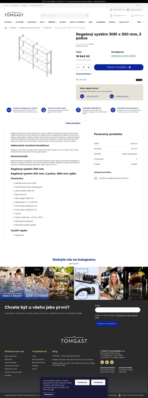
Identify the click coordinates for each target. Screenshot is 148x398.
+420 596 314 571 (92, 96)
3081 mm (133, 143)
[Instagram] (107, 362)
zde (52, 390)
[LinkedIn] (112, 362)
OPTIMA (134, 164)
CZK (137, 5)
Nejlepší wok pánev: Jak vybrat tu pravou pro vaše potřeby (72, 360)
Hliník (124, 154)
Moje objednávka (36, 5)
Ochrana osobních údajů (13, 372)
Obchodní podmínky (12, 366)
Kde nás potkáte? (38, 359)
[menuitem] (9, 22)
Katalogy (24, 5)
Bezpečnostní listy (38, 362)
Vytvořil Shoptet (111, 395)
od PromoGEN (138, 395)
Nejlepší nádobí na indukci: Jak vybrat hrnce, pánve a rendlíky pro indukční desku (73, 364)
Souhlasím (98, 382)
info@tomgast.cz (122, 96)
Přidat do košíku (117, 67)
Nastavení (49, 394)
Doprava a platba (10, 362)
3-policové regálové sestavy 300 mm (113, 178)
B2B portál (8, 359)
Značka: (82, 46)
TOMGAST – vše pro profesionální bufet (66, 356)
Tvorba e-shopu (127, 395)
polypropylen (132, 154)
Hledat (86, 15)
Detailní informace (83, 74)
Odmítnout (82, 382)
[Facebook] (102, 362)
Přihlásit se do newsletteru (106, 324)
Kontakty (15, 5)
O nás (7, 5)
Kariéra (34, 369)
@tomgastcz (74, 264)
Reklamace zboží (11, 369)
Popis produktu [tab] (73, 123)
